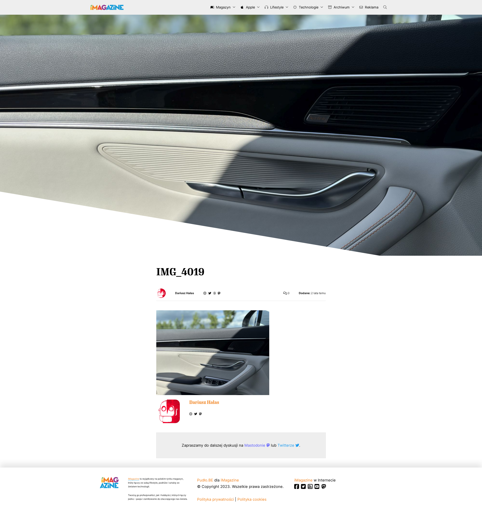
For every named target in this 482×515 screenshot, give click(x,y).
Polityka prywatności (215, 499)
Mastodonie (255, 445)
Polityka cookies (251, 499)
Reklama (371, 7)
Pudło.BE (205, 480)
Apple (250, 7)
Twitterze (286, 445)
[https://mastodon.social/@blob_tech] (219, 293)
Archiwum (341, 7)
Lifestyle (276, 7)
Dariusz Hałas (184, 293)
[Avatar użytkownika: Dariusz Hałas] (168, 411)
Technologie (308, 7)
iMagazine (133, 478)
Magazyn (223, 7)
